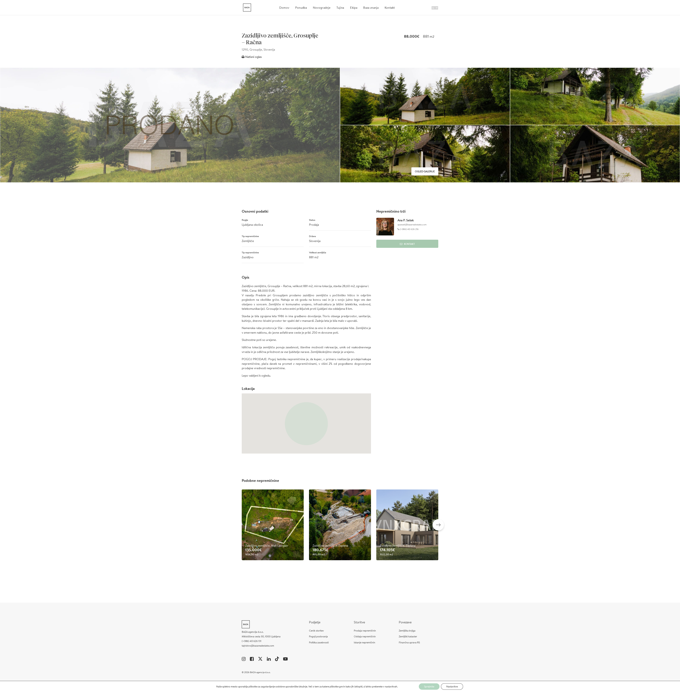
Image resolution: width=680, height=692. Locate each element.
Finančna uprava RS (409, 642)
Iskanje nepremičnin (364, 642)
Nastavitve (452, 686)
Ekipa (353, 7)
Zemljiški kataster (408, 636)
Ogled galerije (425, 171)
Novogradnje (322, 7)
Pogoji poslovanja (318, 636)
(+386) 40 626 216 (409, 229)
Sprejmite (429, 686)
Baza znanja (371, 7)
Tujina (340, 7)
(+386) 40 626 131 (251, 641)
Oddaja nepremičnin (365, 636)
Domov (284, 7)
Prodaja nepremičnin (365, 630)
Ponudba (301, 7)
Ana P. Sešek (406, 220)
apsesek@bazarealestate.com (412, 224)
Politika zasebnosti (319, 642)
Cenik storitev (316, 630)
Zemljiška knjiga (407, 630)
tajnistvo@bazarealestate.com (258, 645)
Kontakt (390, 7)
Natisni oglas (253, 56)
